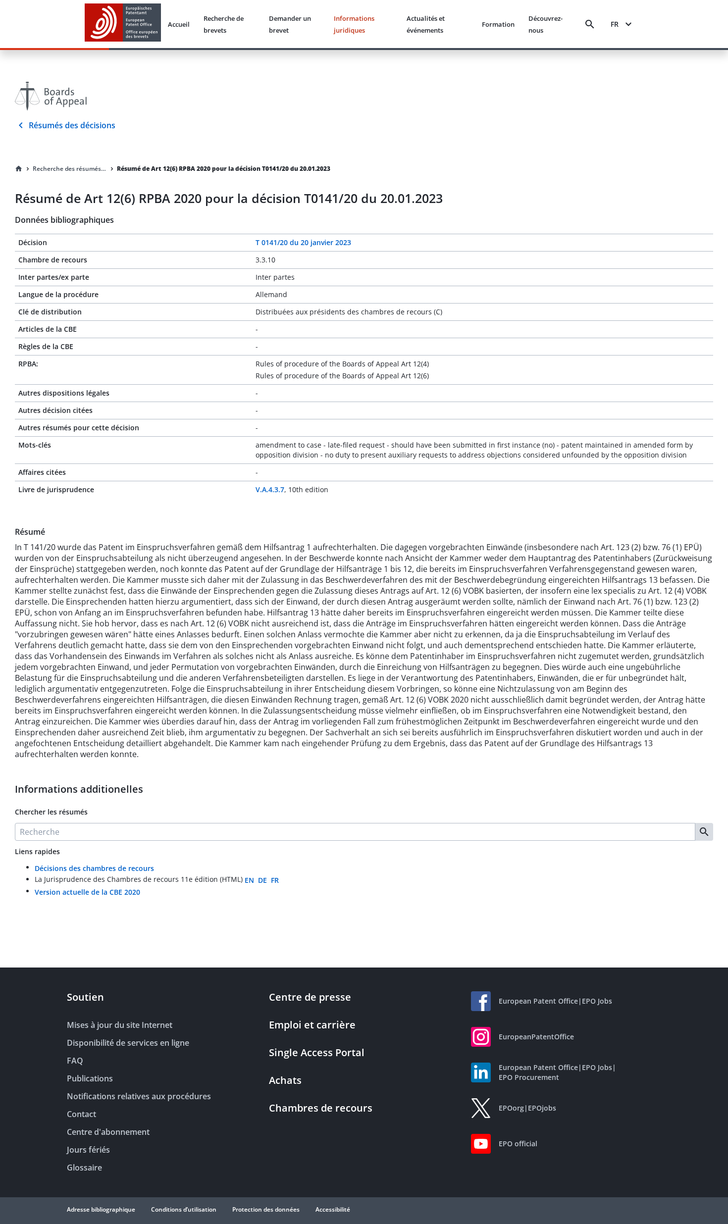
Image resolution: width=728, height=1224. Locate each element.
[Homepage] (19, 169)
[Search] (589, 24)
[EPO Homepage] (123, 24)
